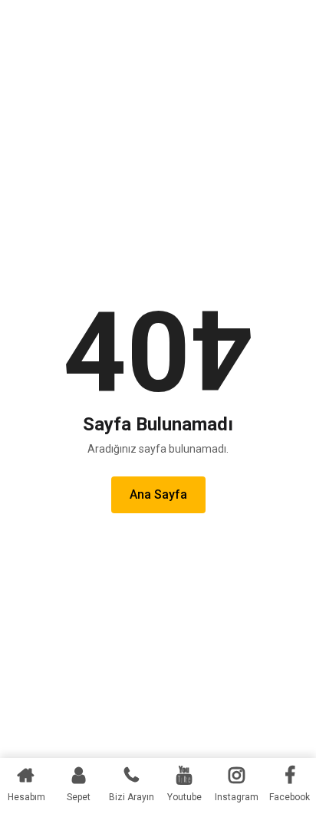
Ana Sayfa (158, 494)
